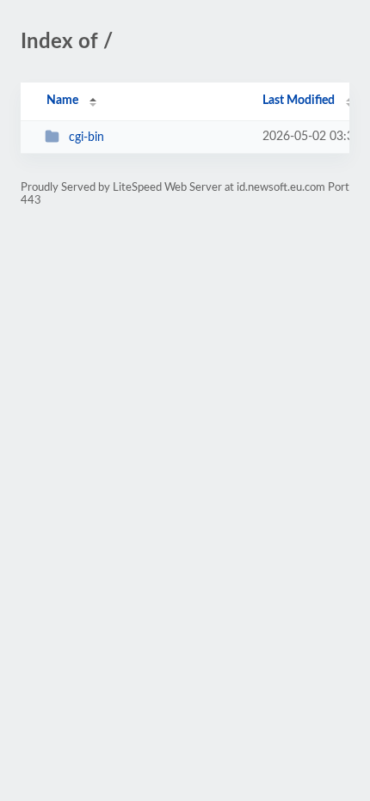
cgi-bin (86, 137)
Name (62, 101)
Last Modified (298, 101)
